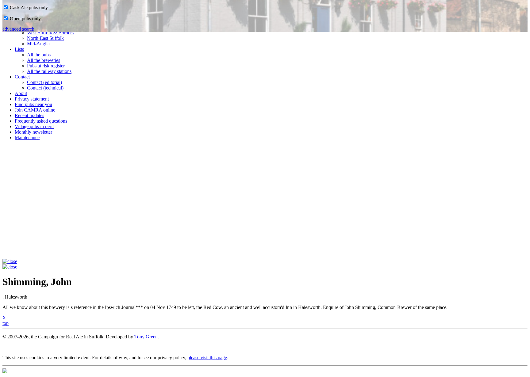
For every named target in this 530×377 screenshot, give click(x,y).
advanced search (18, 29)
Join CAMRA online (35, 109)
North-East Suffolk (45, 38)
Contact (22, 76)
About (21, 93)
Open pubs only (25, 18)
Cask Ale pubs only (28, 7)
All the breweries (43, 60)
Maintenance (27, 137)
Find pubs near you (33, 104)
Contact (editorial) (44, 82)
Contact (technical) (45, 87)
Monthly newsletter (33, 132)
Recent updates (29, 115)
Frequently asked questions (41, 121)
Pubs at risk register (46, 65)
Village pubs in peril (34, 126)
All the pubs (39, 54)
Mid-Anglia (38, 43)
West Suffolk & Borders (50, 32)
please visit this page (207, 357)
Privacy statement (32, 98)
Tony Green (146, 336)
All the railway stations (49, 71)
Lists (19, 49)
